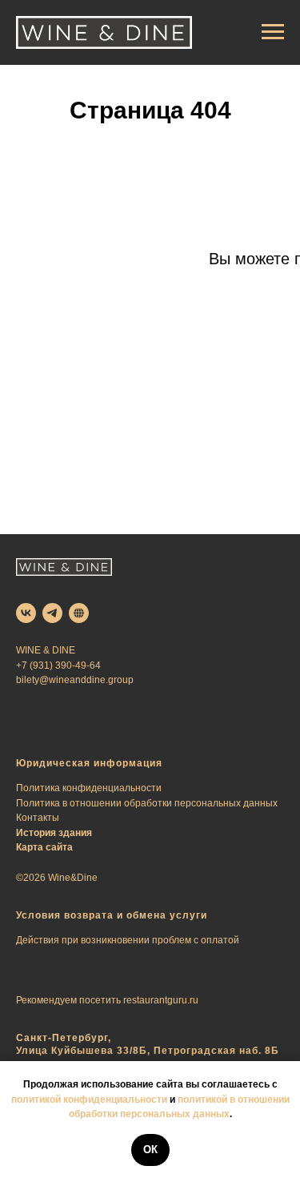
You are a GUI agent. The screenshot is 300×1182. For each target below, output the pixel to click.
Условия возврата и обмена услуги (111, 915)
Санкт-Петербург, (63, 1037)
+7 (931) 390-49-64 (58, 665)
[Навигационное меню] (273, 32)
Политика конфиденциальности (89, 788)
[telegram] (52, 613)
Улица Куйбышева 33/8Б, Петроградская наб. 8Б (147, 1050)
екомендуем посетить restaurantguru (104, 1000)
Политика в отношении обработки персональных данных (147, 803)
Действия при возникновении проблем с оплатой (127, 940)
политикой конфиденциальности (89, 1099)
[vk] (26, 613)
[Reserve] (79, 613)
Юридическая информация (89, 763)
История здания (54, 832)
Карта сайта (44, 847)
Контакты (37, 817)
